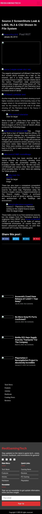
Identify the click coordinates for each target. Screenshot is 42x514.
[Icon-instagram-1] (11, 460)
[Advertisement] (21, 272)
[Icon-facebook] (3, 460)
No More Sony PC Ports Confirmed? (26, 318)
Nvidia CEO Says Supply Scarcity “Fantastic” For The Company (26, 339)
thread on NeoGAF (32, 219)
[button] (38, 3)
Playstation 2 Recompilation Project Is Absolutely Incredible (26, 360)
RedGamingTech (11, 3)
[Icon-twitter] (7, 460)
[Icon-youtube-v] (14, 460)
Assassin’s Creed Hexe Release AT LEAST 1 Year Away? (26, 298)
